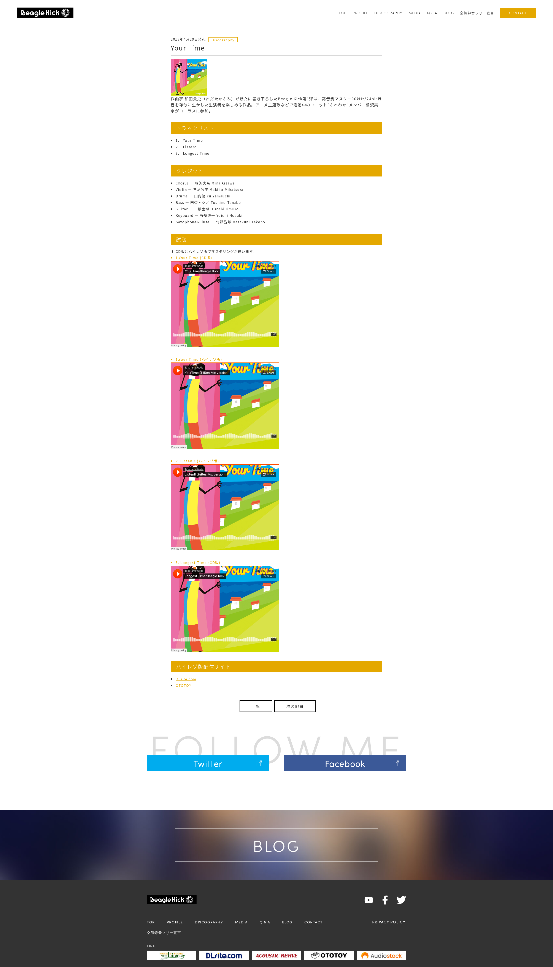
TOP (342, 12)
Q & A (432, 12)
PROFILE (360, 12)
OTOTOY (184, 685)
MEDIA (414, 12)
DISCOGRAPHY (388, 12)
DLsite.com (186, 678)
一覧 (256, 706)
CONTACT (518, 12)
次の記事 (295, 706)
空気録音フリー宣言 (477, 12)
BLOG (448, 12)
